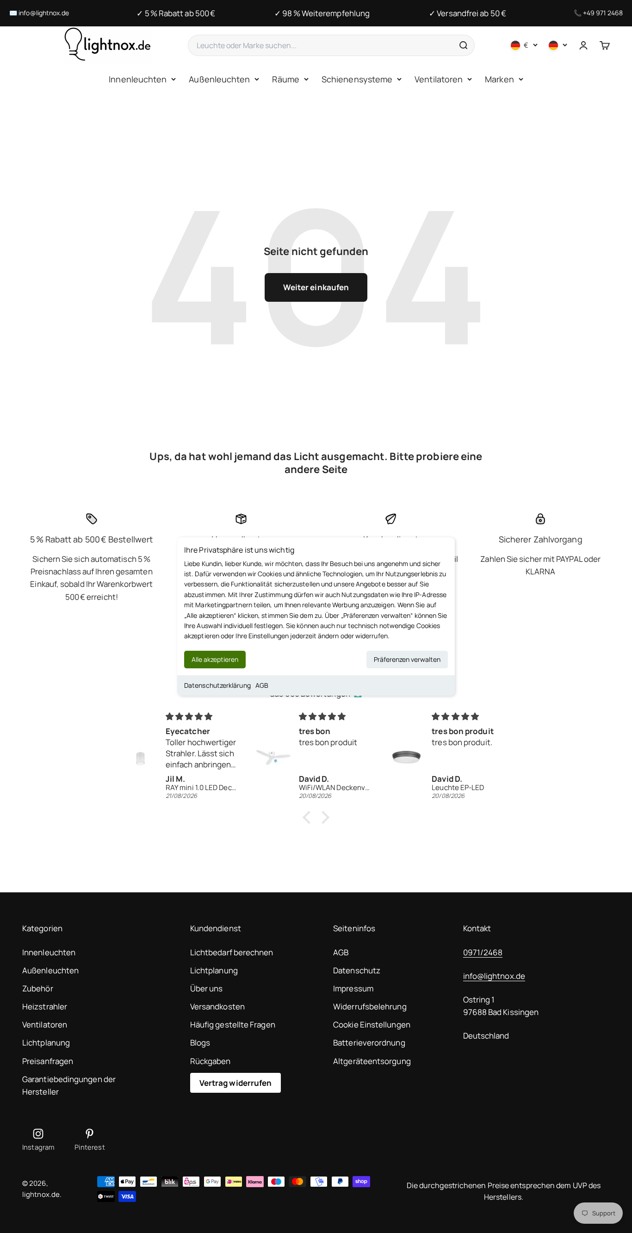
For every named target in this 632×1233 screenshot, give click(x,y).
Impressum (353, 988)
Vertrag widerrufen (235, 1082)
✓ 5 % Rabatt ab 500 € (175, 13)
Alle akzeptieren (215, 659)
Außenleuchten (219, 79)
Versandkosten (217, 1006)
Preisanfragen (47, 1061)
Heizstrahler (44, 1006)
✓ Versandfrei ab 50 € (467, 13)
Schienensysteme (357, 79)
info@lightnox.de (44, 12)
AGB (261, 685)
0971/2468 (483, 952)
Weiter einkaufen (316, 287)
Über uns (206, 988)
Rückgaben (210, 1061)
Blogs (200, 1042)
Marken (499, 79)
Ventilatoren (439, 79)
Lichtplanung (46, 1042)
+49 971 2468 (603, 12)
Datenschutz (356, 970)
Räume (285, 79)
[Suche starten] (463, 45)
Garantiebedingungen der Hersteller (69, 1085)
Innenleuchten (138, 79)
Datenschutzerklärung (217, 685)
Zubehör (37, 988)
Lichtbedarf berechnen (231, 952)
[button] (309, 817)
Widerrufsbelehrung (370, 1006)
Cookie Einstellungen (371, 1024)
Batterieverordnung (369, 1042)
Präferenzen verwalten (407, 659)
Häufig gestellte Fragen (232, 1024)
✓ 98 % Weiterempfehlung (322, 13)
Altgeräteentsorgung (372, 1061)
